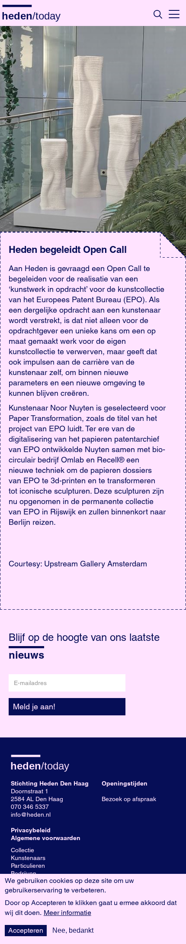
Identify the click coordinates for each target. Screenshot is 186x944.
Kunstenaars (28, 857)
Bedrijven (23, 873)
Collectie (22, 850)
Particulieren (28, 865)
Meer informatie (67, 913)
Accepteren (25, 930)
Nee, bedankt (72, 930)
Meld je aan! (34, 706)
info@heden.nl (31, 814)
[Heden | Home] (34, 15)
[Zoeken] (158, 14)
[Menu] (174, 13)
